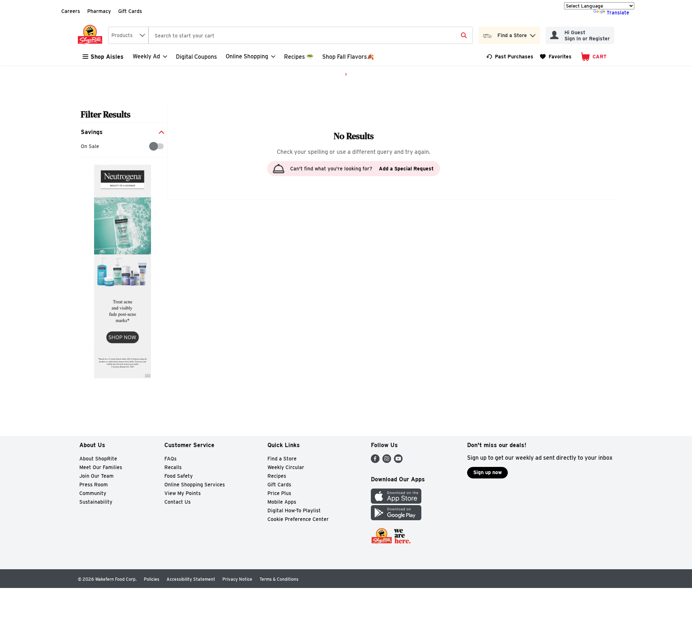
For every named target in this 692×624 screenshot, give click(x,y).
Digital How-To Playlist (294, 510)
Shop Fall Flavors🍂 (348, 56)
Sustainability (95, 502)
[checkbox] (84, 146)
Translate (618, 12)
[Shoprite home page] (91, 35)
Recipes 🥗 (299, 56)
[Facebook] (375, 461)
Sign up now (487, 472)
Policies (151, 579)
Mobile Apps (281, 502)
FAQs (170, 459)
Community (92, 493)
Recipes (276, 476)
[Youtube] (398, 461)
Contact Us (177, 502)
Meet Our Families (100, 467)
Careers (70, 11)
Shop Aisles (107, 56)
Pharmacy (99, 11)
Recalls (173, 467)
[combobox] (128, 35)
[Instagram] (386, 461)
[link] (510, 56)
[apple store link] (396, 501)
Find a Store (282, 459)
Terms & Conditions (279, 579)
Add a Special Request (406, 168)
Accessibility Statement (191, 579)
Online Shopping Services (194, 484)
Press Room (93, 484)
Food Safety (178, 476)
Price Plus (279, 493)
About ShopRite (98, 459)
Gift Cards (130, 11)
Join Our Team (96, 476)
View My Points (182, 493)
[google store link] (396, 518)
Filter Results (105, 114)
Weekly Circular (285, 467)
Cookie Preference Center (298, 519)
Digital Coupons (196, 56)
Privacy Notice (237, 579)
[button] (533, 34)
